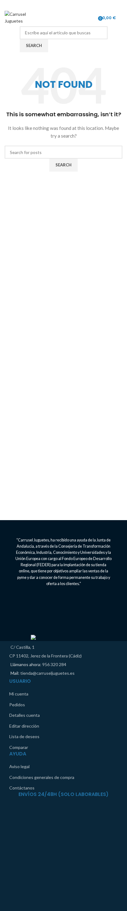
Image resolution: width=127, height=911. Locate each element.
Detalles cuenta (24, 715)
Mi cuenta (18, 693)
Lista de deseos (24, 736)
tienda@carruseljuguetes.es (47, 673)
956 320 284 (54, 664)
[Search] (122, 17)
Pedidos (17, 704)
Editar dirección (24, 726)
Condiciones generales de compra (41, 777)
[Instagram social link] (67, 4)
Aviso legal (19, 766)
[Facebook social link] (59, 4)
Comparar (18, 747)
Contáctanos (22, 787)
